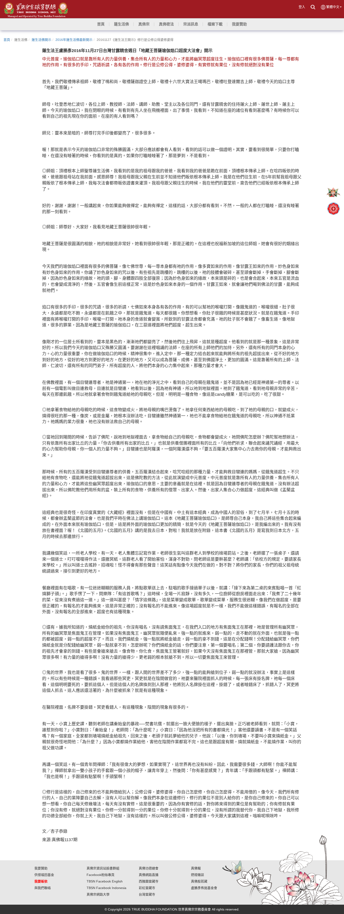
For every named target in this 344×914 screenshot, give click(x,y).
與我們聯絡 (42, 888)
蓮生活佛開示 (41, 40)
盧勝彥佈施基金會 (204, 888)
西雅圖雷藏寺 (148, 881)
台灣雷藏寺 (147, 894)
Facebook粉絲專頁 (100, 875)
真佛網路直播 (148, 875)
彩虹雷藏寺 (147, 888)
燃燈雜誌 (197, 875)
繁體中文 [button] (332, 7)
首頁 (7, 40)
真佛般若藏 (199, 881)
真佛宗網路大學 (98, 894)
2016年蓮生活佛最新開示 (73, 40)
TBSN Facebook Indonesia (106, 888)
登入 (302, 7)
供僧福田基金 (44, 875)
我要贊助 (41, 868)
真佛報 (196, 868)
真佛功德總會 (148, 868)
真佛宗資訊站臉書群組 (103, 868)
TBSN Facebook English (105, 881)
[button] (121, 24)
